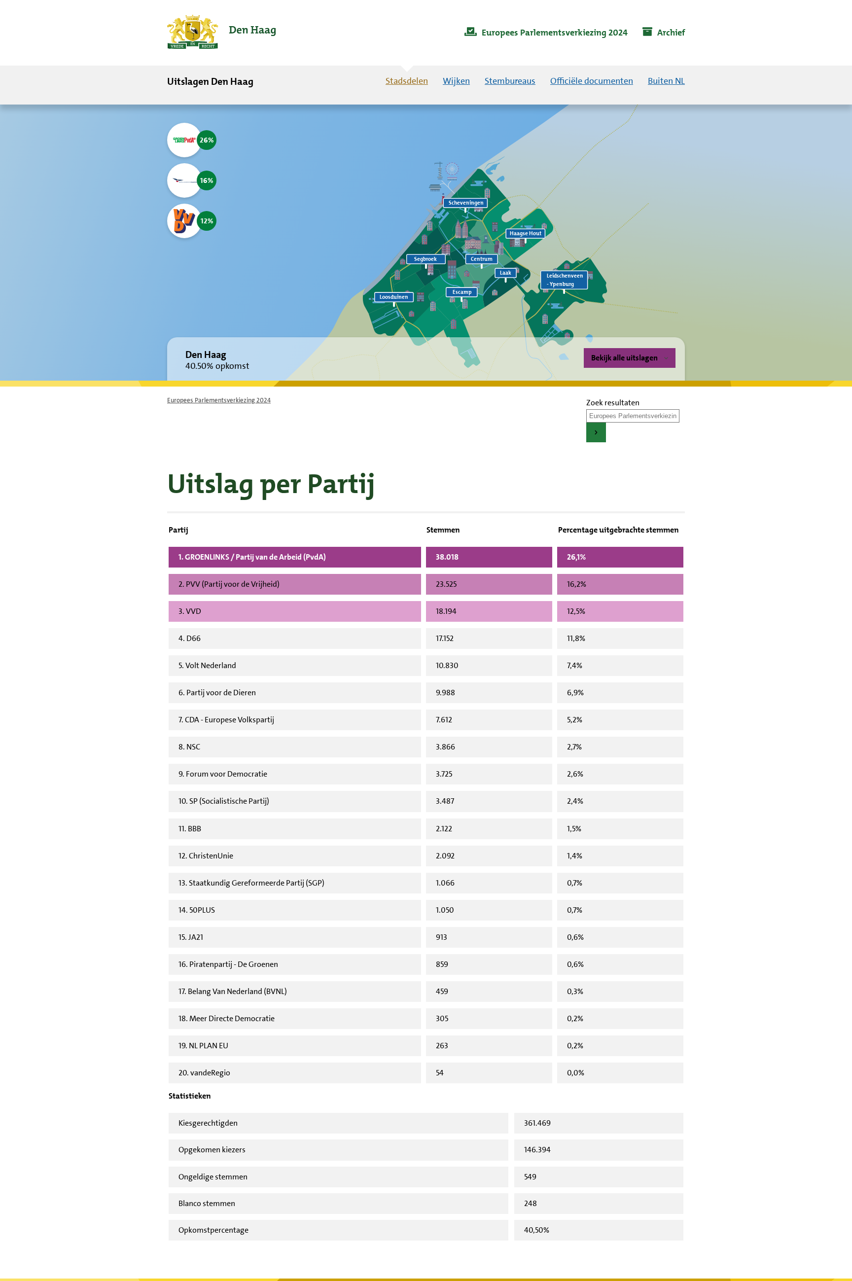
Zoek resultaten (612, 402)
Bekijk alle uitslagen (624, 358)
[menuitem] (546, 33)
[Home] (221, 33)
